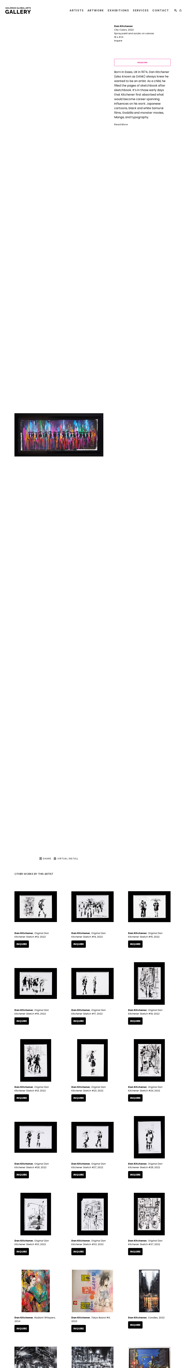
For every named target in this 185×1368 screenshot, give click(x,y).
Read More (121, 124)
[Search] (175, 10)
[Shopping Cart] (180, 10)
